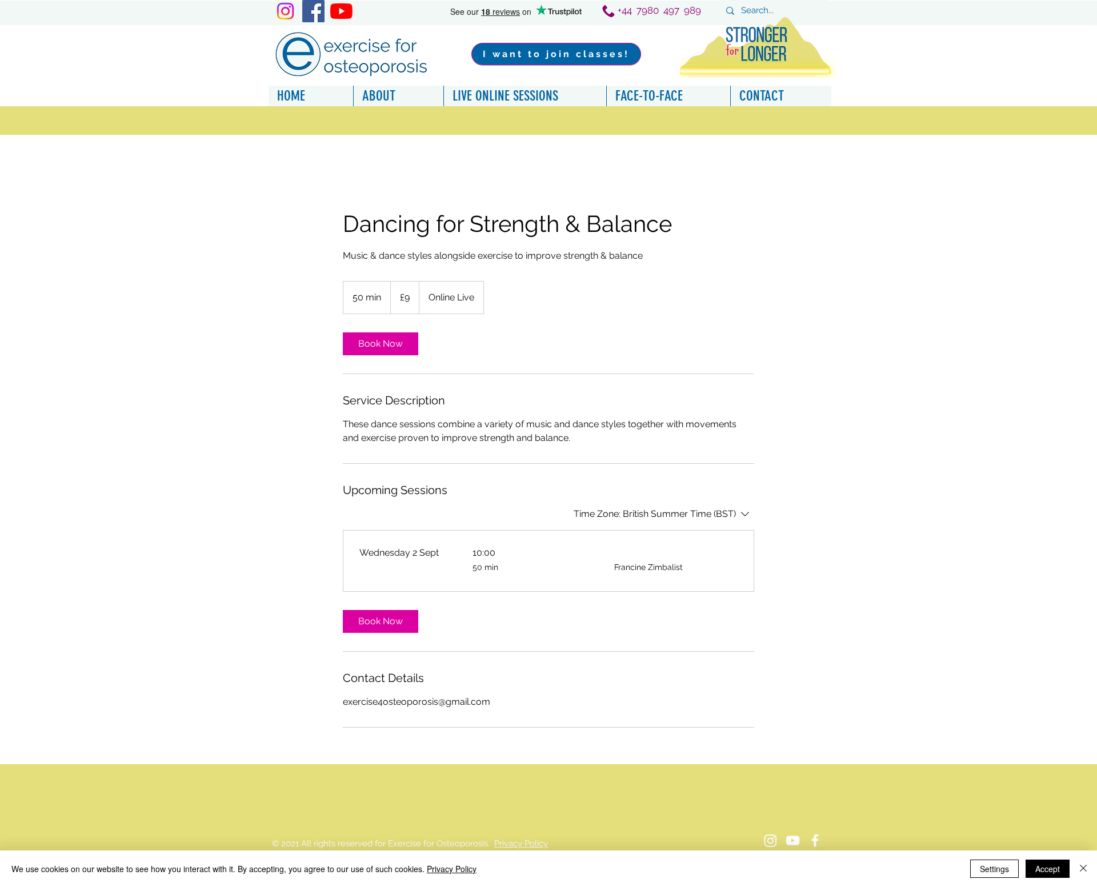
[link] (380, 343)
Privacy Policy (521, 843)
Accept (1047, 868)
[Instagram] (285, 11)
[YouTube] (341, 11)
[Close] (1083, 869)
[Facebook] (313, 11)
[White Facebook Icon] (815, 840)
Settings (994, 868)
